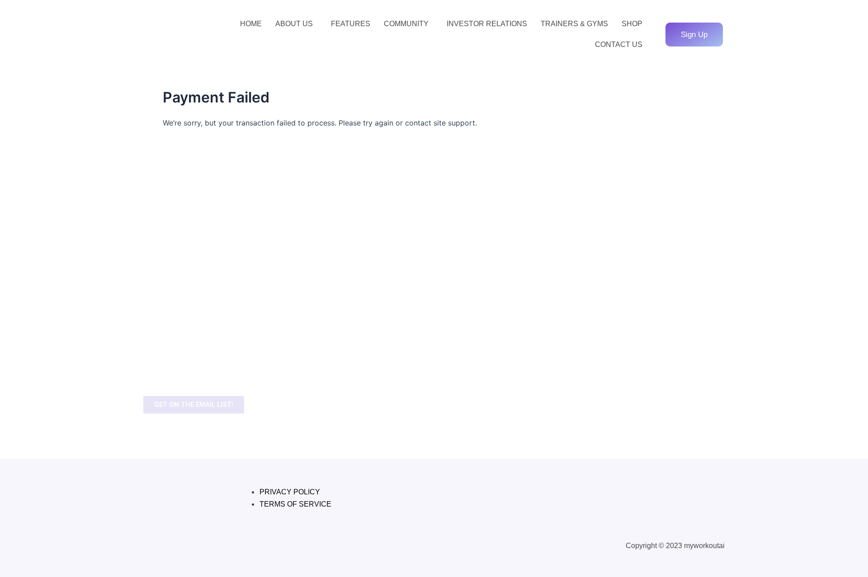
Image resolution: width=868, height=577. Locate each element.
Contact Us (618, 44)
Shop (632, 24)
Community (406, 24)
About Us (294, 24)
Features (350, 24)
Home (251, 24)
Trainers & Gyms (574, 24)
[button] (296, 24)
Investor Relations (487, 24)
